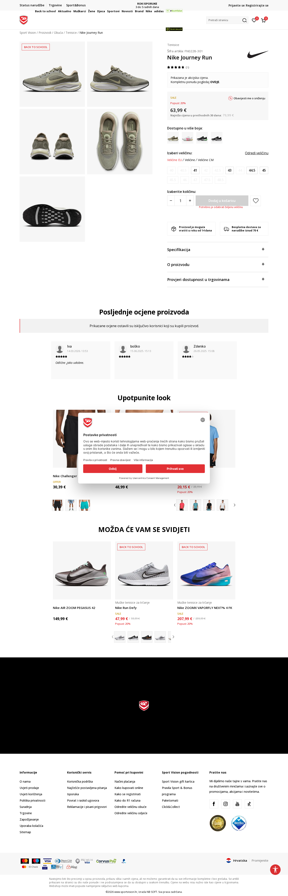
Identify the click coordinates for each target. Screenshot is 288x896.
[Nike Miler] (181, 505)
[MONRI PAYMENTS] (72, 866)
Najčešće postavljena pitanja (87, 788)
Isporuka (73, 794)
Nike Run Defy (126, 608)
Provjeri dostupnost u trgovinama (198, 279)
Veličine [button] (190, 160)
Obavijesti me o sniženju (249, 98)
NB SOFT (152, 892)
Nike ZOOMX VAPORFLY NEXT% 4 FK (204, 608)
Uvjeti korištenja (31, 794)
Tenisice (173, 45)
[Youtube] (237, 804)
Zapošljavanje (29, 819)
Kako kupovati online (128, 788)
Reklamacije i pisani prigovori (87, 807)
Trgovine (26, 813)
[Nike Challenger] (71, 505)
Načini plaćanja (124, 781)
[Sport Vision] (24, 19)
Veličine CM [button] (206, 160)
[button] (56, 11)
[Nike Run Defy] (144, 570)
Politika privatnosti (32, 800)
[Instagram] (225, 804)
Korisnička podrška (80, 781)
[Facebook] (214, 804)
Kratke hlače (61, 471)
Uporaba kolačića (31, 826)
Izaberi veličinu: (179, 153)
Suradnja (26, 807)
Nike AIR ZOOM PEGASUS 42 (74, 608)
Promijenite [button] (260, 860)
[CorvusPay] (106, 860)
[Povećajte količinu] (190, 200)
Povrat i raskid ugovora (83, 800)
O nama (25, 781)
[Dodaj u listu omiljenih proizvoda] (229, 462)
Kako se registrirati (127, 794)
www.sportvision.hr (125, 892)
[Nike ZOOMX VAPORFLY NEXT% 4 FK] (206, 570)
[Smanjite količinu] (171, 200)
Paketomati (170, 800)
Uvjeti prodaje (29, 788)
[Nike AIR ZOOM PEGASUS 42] (82, 570)
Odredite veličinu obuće (130, 807)
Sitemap (25, 832)
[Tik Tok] (249, 804)
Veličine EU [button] (174, 160)
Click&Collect (171, 807)
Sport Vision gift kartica (178, 781)
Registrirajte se (257, 5)
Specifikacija (178, 249)
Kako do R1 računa (127, 800)
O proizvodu (178, 264)
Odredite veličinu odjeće (130, 813)
